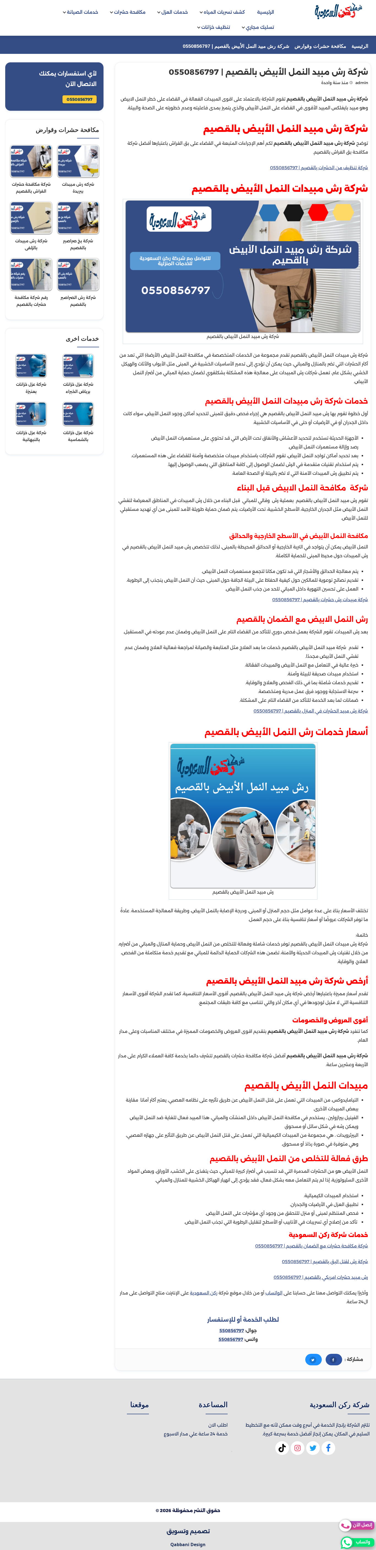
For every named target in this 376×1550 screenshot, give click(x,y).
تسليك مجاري (260, 27)
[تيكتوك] (282, 1450)
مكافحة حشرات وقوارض (320, 46)
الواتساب (273, 1293)
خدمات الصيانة (82, 12)
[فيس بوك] (328, 1450)
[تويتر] (313, 1450)
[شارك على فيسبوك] (334, 1359)
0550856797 (79, 99)
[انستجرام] (297, 1450)
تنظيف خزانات (215, 27)
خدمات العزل (174, 12)
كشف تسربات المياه (224, 12)
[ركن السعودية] (338, 10)
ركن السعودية (203, 1293)
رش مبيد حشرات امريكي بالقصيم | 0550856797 (321, 1277)
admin (361, 82)
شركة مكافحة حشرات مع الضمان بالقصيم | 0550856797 (311, 1246)
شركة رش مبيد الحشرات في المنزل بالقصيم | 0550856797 (311, 711)
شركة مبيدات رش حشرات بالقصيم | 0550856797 (320, 599)
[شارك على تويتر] (313, 1359)
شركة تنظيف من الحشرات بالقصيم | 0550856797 (319, 167)
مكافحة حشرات (130, 12)
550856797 (231, 1330)
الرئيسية (265, 12)
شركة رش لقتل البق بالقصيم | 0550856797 (325, 1261)
